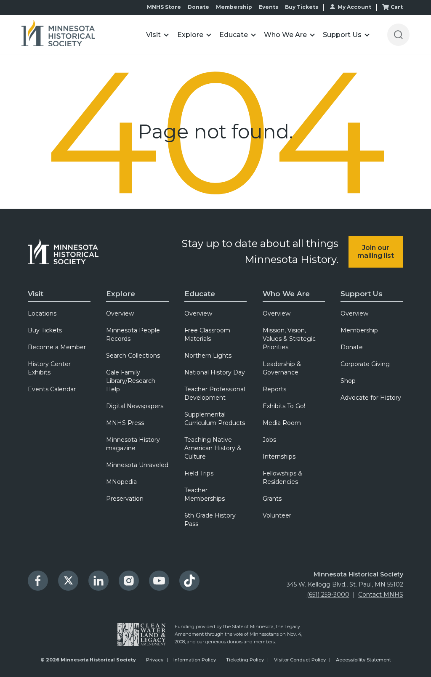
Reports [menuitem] (274, 389)
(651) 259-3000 (328, 594)
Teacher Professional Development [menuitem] (214, 393)
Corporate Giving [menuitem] (365, 364)
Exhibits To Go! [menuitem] (284, 406)
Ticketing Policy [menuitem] (245, 660)
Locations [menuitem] (42, 313)
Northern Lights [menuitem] (207, 355)
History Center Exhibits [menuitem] (49, 368)
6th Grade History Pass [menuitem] (210, 520)
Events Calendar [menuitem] (52, 389)
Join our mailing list (375, 252)
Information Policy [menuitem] (194, 660)
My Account (354, 7)
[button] (157, 35)
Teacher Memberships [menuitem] (204, 494)
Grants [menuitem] (272, 498)
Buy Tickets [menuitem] (45, 330)
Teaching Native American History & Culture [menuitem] (212, 448)
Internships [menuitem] (279, 456)
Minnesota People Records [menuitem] (133, 334)
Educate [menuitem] (199, 293)
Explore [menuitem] (120, 293)
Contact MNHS (380, 594)
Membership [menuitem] (359, 330)
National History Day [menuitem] (214, 372)
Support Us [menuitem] (362, 293)
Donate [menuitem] (352, 347)
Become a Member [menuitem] (57, 347)
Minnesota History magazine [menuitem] (133, 444)
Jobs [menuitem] (269, 439)
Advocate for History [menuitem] (371, 397)
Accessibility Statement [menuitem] (363, 660)
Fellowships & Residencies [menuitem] (282, 478)
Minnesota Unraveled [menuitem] (137, 465)
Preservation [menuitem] (125, 498)
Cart (397, 7)
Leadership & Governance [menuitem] (282, 368)
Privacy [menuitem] (154, 660)
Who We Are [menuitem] (286, 293)
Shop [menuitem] (348, 381)
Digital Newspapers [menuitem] (134, 406)
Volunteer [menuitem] (277, 515)
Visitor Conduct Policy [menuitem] (300, 660)
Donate (198, 7)
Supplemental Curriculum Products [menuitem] (214, 419)
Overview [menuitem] (120, 313)
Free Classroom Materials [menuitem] (207, 334)
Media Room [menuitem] (282, 423)
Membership (234, 7)
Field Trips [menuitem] (198, 473)
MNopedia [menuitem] (121, 482)
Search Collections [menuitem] (133, 355)
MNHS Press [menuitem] (125, 423)
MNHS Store (164, 7)
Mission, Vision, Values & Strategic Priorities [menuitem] (289, 339)
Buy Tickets (301, 7)
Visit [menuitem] (35, 293)
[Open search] (398, 35)
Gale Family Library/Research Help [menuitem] (130, 381)
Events (268, 7)
